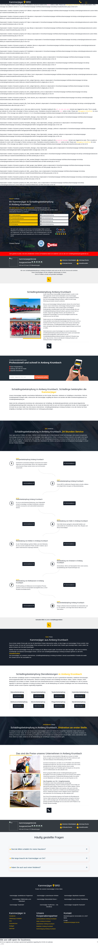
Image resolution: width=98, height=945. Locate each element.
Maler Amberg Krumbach (43, 921)
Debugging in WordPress (73, 5)
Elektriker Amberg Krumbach (44, 926)
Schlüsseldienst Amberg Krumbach (46, 919)
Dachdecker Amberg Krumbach (45, 924)
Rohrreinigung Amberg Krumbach (46, 929)
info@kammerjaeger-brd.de (71, 922)
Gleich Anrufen (18, 696)
